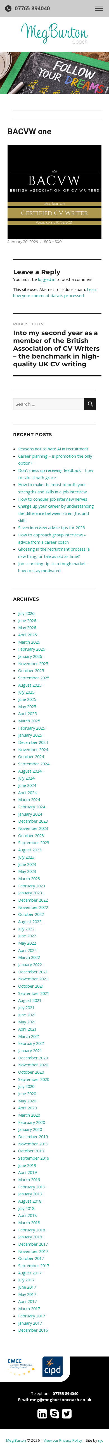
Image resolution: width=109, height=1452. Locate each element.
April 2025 (27, 713)
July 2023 (26, 857)
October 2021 (31, 986)
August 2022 (29, 921)
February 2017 (31, 1316)
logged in (46, 279)
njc (100, 1440)
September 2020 (33, 1079)
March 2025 (29, 720)
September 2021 (33, 993)
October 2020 (31, 1072)
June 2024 (27, 785)
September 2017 (33, 1265)
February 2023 (31, 886)
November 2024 (33, 749)
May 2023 (27, 871)
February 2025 (31, 728)
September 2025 (33, 677)
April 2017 (27, 1301)
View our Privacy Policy (63, 1440)
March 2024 (29, 799)
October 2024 (31, 756)
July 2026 (26, 613)
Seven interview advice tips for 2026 (51, 527)
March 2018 (29, 1222)
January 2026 (30, 656)
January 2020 (30, 1129)
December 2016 (33, 1330)
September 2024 (33, 763)
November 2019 (33, 1144)
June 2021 (27, 1015)
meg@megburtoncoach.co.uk (60, 1399)
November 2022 (33, 907)
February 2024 (31, 806)
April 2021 (27, 1029)
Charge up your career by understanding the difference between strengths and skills (56, 513)
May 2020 (27, 1101)
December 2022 (33, 900)
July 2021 (26, 1007)
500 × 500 (53, 241)
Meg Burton (16, 1440)
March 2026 (29, 642)
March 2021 (29, 1036)
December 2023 (33, 821)
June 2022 (27, 935)
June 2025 (27, 699)
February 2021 (31, 1043)
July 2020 (26, 1086)
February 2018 (31, 1230)
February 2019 (31, 1187)
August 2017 (29, 1273)
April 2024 (27, 792)
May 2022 (27, 943)
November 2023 (33, 828)
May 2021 (27, 1021)
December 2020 (33, 1058)
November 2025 (33, 663)
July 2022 (26, 929)
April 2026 (27, 634)
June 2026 (27, 620)
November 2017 (33, 1251)
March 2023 (29, 878)
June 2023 (27, 864)
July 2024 (26, 778)
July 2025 (26, 692)
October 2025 (31, 670)
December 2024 (33, 742)
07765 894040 (32, 8)
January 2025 (30, 735)
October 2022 (31, 914)
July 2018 (26, 1208)
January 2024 (30, 814)
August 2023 (29, 849)
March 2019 (29, 1179)
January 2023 (30, 892)
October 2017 (31, 1258)
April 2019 (27, 1172)
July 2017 (26, 1280)
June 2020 (27, 1093)
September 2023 (33, 842)
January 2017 (30, 1323)
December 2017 (33, 1244)
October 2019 (31, 1151)
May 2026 (27, 627)
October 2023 (31, 835)
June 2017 (27, 1287)
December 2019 (33, 1136)
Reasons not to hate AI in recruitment (53, 449)
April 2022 (27, 950)
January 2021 (30, 1050)
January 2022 (30, 964)
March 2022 (29, 957)
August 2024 (29, 771)
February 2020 (31, 1122)
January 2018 (30, 1237)
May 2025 (27, 706)
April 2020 (27, 1108)
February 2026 (31, 649)
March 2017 (29, 1308)
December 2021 (33, 972)
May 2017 (27, 1294)
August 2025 (29, 685)
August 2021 (29, 1000)
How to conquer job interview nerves (52, 499)
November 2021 (33, 978)
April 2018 (27, 1215)
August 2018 (29, 1201)
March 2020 (29, 1115)
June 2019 (27, 1165)
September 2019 (33, 1158)
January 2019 (30, 1194)
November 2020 (33, 1064)
